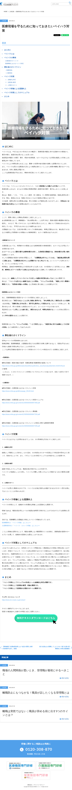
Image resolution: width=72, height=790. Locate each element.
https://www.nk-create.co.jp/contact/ (13, 600)
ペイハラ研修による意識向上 (15, 89)
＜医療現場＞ (9, 70)
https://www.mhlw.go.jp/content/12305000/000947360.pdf (21, 403)
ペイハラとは (9, 54)
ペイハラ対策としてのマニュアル (17, 92)
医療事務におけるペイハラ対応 (14, 63)
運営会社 (29, 785)
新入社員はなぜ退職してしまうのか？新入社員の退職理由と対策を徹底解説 (54, 647)
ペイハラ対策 (9, 76)
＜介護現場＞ (9, 73)
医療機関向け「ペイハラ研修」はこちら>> (16, 522)
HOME (5, 11)
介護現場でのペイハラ (11, 61)
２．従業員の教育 (10, 82)
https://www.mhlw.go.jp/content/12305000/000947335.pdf (21, 426)
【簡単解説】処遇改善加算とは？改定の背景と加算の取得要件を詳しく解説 (17, 647)
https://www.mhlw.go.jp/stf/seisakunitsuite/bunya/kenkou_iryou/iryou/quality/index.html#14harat (33, 366)
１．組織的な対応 (10, 79)
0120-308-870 (39, 749)
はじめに (7, 50)
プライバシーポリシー (39, 785)
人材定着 (11, 11)
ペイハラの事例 (10, 58)
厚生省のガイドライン (12, 67)
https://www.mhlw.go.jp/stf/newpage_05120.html (18, 391)
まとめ (6, 96)
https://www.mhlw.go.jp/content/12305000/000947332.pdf (21, 414)
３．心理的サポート (11, 85)
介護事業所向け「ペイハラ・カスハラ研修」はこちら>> (21, 525)
